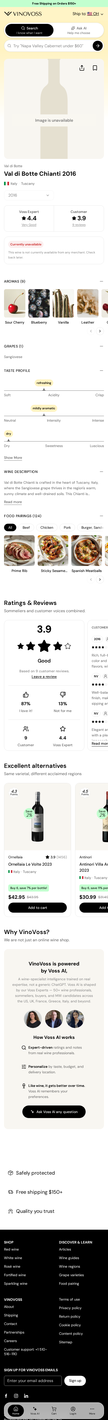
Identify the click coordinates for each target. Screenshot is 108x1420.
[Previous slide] (91, 331)
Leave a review (44, 676)
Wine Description (21, 471)
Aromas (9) (14, 281)
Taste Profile (17, 370)
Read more (13, 502)
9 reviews (79, 225)
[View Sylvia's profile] (75, 1019)
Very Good (29, 225)
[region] (54, 527)
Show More (13, 457)
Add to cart (37, 907)
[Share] (82, 68)
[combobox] (29, 195)
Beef (26, 527)
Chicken (46, 527)
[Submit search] (98, 46)
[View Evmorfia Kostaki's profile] (33, 1019)
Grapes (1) (13, 346)
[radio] (29, 30)
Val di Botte (13, 166)
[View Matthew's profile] (54, 1019)
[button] (54, 47)
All (10, 527)
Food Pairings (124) (22, 516)
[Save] (95, 68)
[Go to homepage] (23, 14)
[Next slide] (100, 331)
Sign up (75, 1380)
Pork (67, 527)
